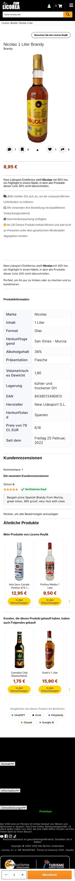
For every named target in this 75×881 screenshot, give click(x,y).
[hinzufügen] (22, 875)
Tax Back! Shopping (57, 814)
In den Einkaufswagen (19, 601)
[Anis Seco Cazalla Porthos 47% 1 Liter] (19, 561)
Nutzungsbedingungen (17, 794)
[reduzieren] (5, 875)
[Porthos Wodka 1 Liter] (50, 561)
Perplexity (57, 715)
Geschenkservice (28, 814)
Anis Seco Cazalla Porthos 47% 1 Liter (19, 586)
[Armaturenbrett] (49, 5)
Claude (28, 722)
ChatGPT (19, 715)
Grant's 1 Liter (50, 672)
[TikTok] (15, 836)
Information (9, 790)
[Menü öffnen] (71, 5)
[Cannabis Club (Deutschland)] (19, 650)
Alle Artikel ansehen (16, 760)
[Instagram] (10, 836)
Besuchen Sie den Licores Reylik (51, 35)
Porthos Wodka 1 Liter (49, 586)
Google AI (48, 722)
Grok (38, 715)
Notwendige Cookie (35, 800)
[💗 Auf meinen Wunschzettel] (22, 149)
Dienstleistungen (12, 807)
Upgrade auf (37, 811)
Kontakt (6, 764)
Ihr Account (10, 811)
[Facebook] (6, 836)
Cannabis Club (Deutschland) (19, 674)
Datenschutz (43, 794)
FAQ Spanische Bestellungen (43, 797)
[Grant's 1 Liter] (50, 650)
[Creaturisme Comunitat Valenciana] (35, 864)
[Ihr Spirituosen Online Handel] (11, 5)
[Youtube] (1, 836)
